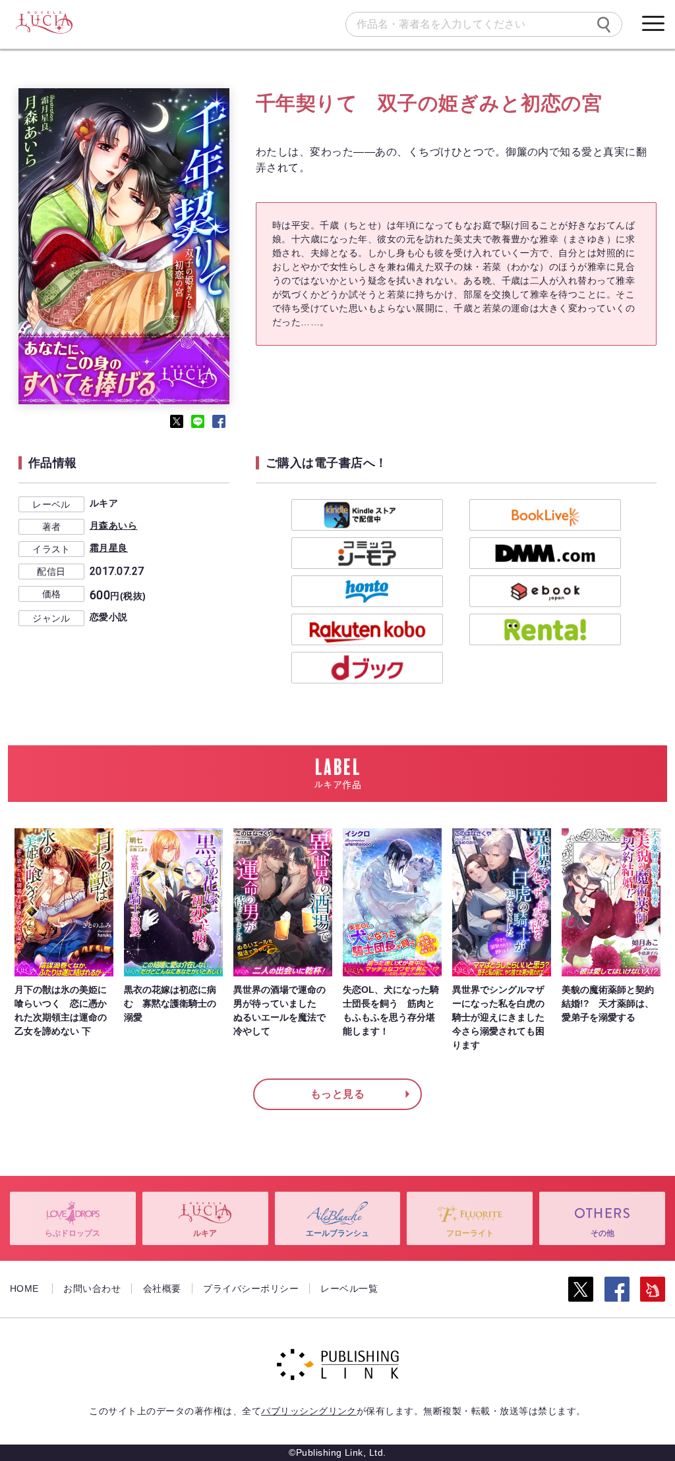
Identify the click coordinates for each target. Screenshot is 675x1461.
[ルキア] (43, 23)
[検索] (604, 24)
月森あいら (113, 525)
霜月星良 (109, 548)
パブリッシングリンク (309, 1411)
